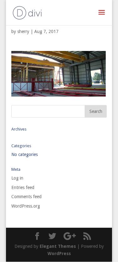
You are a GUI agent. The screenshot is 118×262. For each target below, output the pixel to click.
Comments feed (26, 196)
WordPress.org (25, 206)
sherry (23, 31)
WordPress (59, 253)
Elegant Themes (58, 246)
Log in (17, 178)
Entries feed (22, 187)
